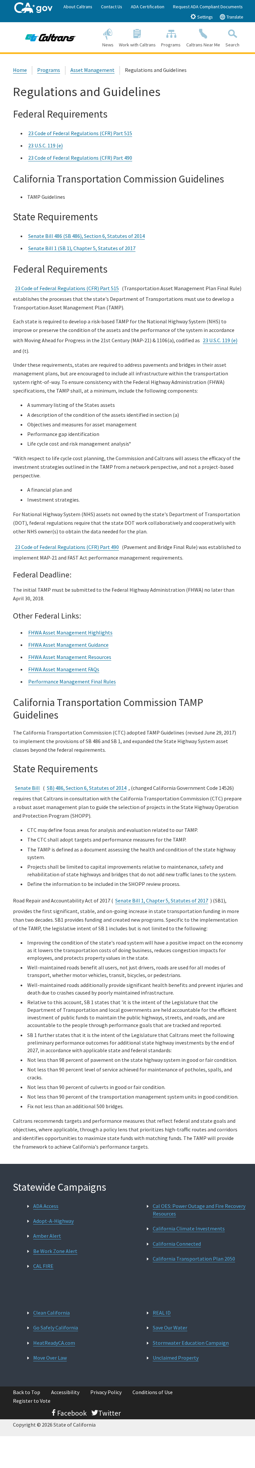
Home (20, 70)
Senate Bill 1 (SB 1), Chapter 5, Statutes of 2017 (81, 248)
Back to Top (26, 1392)
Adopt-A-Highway (53, 1221)
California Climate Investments (189, 1228)
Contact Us (111, 7)
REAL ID (162, 1312)
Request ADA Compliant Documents (208, 7)
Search (232, 45)
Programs (171, 45)
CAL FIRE (43, 1266)
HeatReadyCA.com (54, 1342)
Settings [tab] (204, 17)
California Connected (177, 1243)
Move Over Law (50, 1357)
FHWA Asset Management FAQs (63, 669)
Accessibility (65, 1392)
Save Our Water (170, 1327)
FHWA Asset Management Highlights (70, 632)
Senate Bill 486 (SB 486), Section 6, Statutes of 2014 (86, 236)
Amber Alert (47, 1235)
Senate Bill (27, 788)
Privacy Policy (106, 1392)
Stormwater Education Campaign (191, 1342)
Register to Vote (31, 1400)
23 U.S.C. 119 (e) (45, 145)
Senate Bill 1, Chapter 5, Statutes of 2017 (161, 900)
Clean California (51, 1312)
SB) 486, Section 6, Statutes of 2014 (87, 788)
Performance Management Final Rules (72, 681)
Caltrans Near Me (203, 45)
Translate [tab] (234, 17)
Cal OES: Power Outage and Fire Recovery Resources (199, 1210)
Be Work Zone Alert (55, 1251)
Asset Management (92, 70)
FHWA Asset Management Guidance (68, 644)
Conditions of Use (152, 1392)
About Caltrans (77, 7)
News (108, 45)
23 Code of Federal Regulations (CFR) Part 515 (80, 133)
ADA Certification (147, 7)
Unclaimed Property (176, 1357)
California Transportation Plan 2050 (194, 1258)
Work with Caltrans (137, 45)
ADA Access (45, 1206)
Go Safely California (55, 1327)
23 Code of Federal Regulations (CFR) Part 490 (80, 157)
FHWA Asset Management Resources (69, 657)
